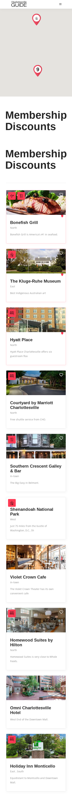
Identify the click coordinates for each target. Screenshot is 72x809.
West (13, 519)
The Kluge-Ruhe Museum (35, 281)
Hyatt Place (21, 339)
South (20, 771)
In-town (14, 476)
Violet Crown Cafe (28, 577)
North (13, 227)
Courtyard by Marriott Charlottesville (31, 405)
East (12, 286)
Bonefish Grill (24, 222)
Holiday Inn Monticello (32, 766)
